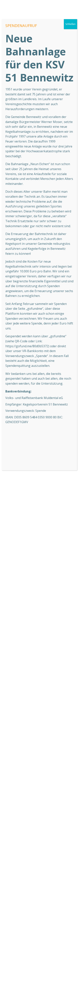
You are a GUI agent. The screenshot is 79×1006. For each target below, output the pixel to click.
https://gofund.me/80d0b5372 (26, 346)
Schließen (70, 24)
